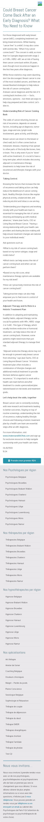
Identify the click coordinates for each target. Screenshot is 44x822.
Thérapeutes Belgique (15, 539)
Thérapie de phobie (14, 748)
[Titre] (40, 4)
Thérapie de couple (14, 706)
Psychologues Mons (14, 518)
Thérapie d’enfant (13, 736)
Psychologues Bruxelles (16, 483)
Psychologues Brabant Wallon (19, 489)
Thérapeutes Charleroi (15, 557)
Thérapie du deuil (13, 718)
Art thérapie (11, 659)
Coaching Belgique (14, 671)
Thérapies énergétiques (16, 730)
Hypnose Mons (12, 638)
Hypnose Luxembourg (15, 626)
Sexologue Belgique (14, 695)
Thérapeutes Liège (14, 569)
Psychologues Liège (14, 506)
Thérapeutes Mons (14, 575)
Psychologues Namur (15, 524)
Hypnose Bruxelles (14, 608)
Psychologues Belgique (16, 477)
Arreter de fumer (13, 665)
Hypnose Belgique (14, 596)
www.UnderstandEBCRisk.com (16, 436)
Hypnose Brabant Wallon (17, 602)
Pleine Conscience (14, 689)
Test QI (9, 754)
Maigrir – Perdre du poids (16, 683)
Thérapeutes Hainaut (15, 563)
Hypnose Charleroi (14, 614)
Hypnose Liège (12, 632)
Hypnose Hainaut (13, 620)
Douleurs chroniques (15, 677)
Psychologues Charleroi (16, 494)
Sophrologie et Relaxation (17, 700)
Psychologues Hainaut (15, 500)
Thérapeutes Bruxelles (15, 551)
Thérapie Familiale (14, 742)
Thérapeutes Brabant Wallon (18, 545)
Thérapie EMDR (12, 724)
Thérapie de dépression (16, 712)
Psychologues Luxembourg (17, 512)
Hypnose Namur (13, 644)
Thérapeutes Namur (14, 581)
